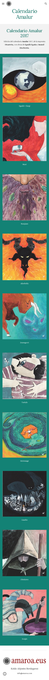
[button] (3, 3)
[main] (24, 14)
